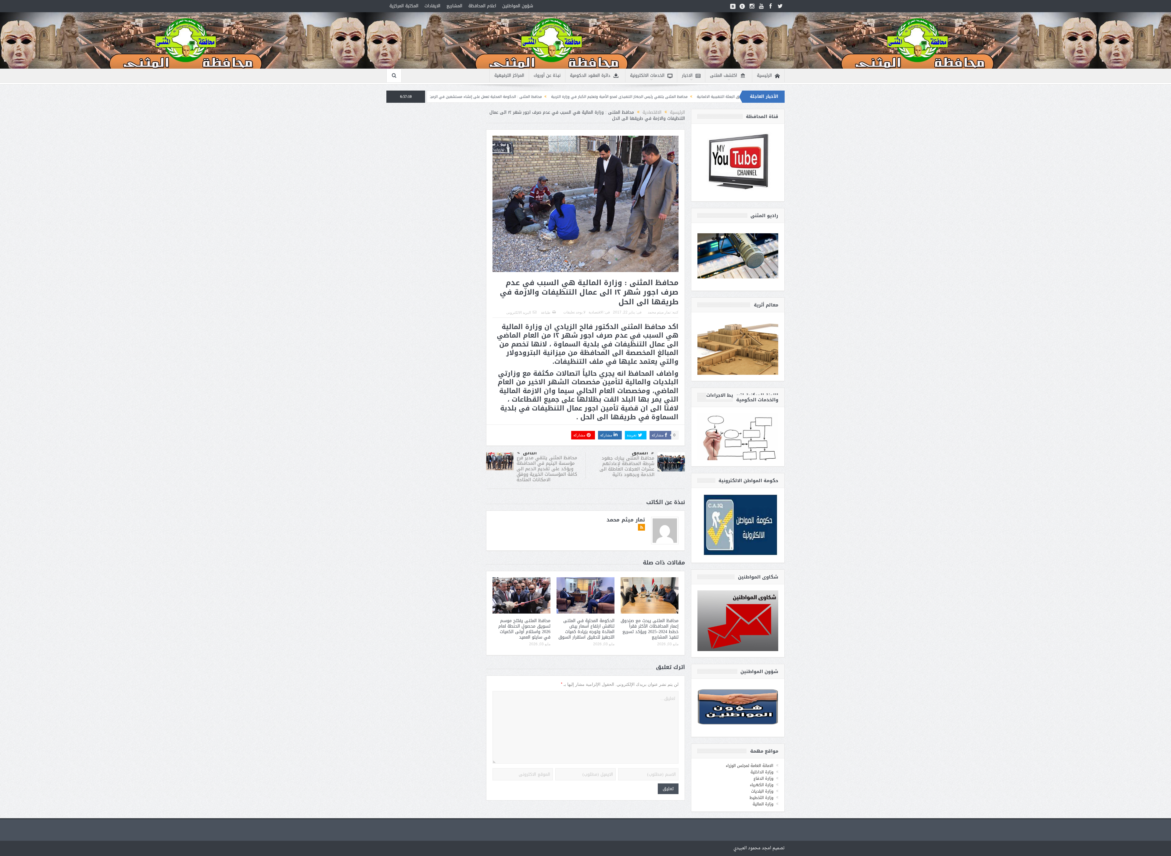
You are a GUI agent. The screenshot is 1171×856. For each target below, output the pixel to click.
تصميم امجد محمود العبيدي (759, 848)
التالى (530, 453)
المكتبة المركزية (403, 6)
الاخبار (687, 75)
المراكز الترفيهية (509, 75)
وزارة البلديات (762, 791)
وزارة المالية (763, 804)
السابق (640, 453)
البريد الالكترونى (518, 312)
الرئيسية (764, 75)
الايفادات (432, 6)
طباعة (545, 312)
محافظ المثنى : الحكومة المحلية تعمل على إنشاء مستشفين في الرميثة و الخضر (562, 96)
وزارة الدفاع (763, 778)
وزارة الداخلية (761, 772)
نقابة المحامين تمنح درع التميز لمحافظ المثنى (453, 96)
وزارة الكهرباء (761, 785)
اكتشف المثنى (723, 75)
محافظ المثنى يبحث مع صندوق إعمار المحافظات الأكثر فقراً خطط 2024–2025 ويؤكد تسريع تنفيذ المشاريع (650, 629)
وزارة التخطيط (761, 797)
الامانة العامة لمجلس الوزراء (749, 765)
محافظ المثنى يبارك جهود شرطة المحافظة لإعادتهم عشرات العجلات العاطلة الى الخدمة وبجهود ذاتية (627, 466)
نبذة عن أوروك (547, 75)
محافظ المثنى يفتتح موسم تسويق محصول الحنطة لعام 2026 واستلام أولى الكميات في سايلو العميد (524, 629)
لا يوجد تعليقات (574, 312)
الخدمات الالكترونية (647, 75)
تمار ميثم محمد (659, 312)
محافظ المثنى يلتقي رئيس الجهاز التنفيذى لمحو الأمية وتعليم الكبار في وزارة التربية (703, 96)
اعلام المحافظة (482, 6)
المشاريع (454, 6)
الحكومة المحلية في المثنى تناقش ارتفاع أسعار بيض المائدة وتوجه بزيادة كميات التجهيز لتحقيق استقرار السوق (586, 629)
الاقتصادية (596, 312)
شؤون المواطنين (517, 6)
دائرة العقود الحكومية (590, 75)
